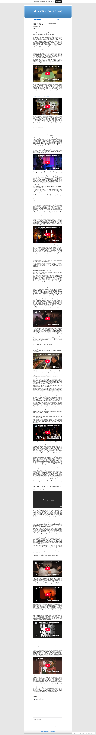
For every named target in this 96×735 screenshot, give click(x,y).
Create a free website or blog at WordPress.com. (48, 731)
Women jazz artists (45, 706)
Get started (58, 1)
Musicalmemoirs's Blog (48, 11)
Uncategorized (59, 709)
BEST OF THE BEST (37, 19)
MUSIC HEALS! (59, 19)
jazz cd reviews (38, 706)
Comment (57, 726)
